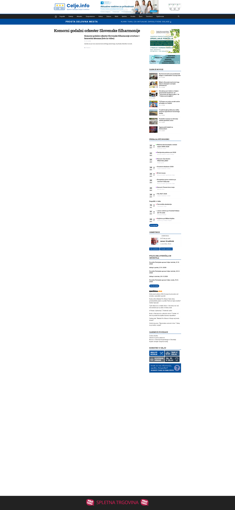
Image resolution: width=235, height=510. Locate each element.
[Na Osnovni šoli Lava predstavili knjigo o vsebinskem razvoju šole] (153, 76)
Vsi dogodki (153, 225)
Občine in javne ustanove (157, 337)
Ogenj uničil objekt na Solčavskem (166, 128)
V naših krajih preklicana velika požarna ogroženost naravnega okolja (169, 111)
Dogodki (62, 16)
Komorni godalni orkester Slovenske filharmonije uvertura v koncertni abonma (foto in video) (112, 37)
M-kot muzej (161, 173)
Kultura (100, 16)
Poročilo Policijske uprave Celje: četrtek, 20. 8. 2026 (164, 272)
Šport (140, 16)
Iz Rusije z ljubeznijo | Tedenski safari (160, 310)
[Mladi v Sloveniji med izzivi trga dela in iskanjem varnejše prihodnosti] (153, 84)
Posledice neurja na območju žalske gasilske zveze (168, 119)
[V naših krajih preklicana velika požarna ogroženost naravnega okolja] (153, 112)
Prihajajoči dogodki (159, 139)
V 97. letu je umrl (165, 238)
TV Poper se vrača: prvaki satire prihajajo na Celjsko (169, 102)
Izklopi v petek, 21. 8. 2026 (157, 267)
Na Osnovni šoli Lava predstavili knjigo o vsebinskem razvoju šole (170, 74)
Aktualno (79, 16)
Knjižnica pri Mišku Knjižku (165, 218)
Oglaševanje (160, 16)
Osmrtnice (149, 16)
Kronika (133, 16)
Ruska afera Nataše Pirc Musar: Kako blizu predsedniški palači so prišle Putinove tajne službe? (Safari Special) (165, 301)
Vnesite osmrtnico (166, 249)
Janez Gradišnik (167, 241)
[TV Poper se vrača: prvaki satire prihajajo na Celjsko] (153, 104)
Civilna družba (153, 335)
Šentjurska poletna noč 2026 (166, 152)
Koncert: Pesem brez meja (166, 187)
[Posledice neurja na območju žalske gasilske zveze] (153, 121)
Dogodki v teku (155, 201)
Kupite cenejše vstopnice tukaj (158, 341)
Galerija (70, 16)
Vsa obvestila (154, 286)
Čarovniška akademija (164, 204)
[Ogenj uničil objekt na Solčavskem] (153, 129)
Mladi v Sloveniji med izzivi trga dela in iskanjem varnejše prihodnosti (169, 83)
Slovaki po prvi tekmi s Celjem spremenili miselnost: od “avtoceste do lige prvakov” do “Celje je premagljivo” (169, 93)
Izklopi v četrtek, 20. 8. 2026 (158, 276)
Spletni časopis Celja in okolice (56, 16)
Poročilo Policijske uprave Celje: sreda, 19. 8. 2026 (164, 280)
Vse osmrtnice (154, 249)
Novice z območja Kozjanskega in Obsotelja (162, 339)
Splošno (124, 16)
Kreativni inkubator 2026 (165, 166)
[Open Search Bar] (178, 16)
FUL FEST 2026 (162, 194)
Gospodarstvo (90, 16)
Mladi (116, 16)
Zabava (108, 16)
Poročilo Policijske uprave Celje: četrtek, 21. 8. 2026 (164, 263)
